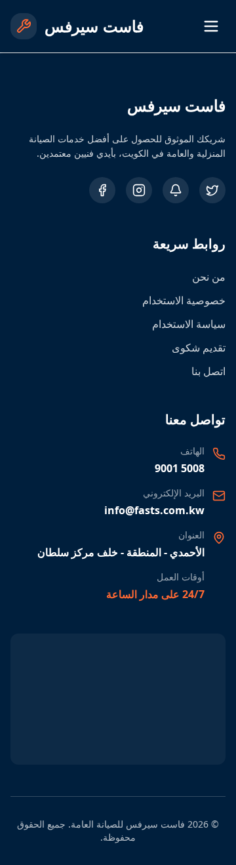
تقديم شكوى (199, 347)
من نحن (209, 277)
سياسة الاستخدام (189, 324)
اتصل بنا (208, 371)
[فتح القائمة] (211, 26)
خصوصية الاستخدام (184, 300)
